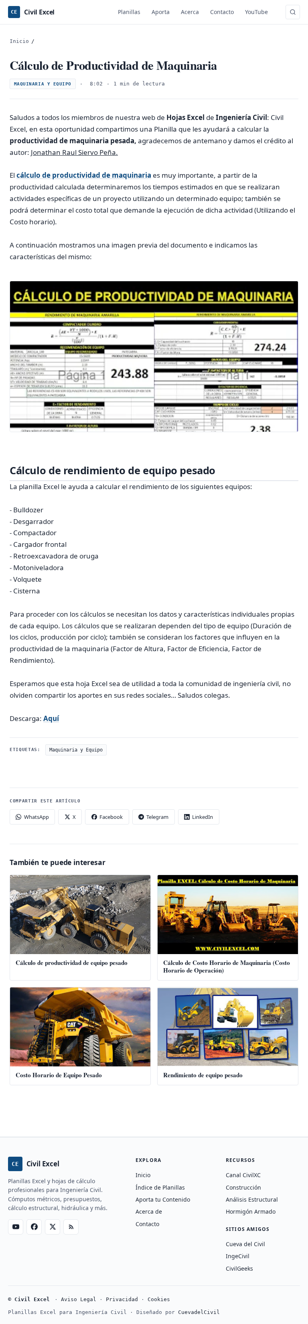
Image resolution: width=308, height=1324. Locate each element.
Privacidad (122, 1299)
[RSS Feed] (71, 1227)
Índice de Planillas (160, 1187)
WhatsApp (36, 816)
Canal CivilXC (243, 1175)
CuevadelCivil (199, 1312)
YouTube (256, 12)
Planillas (129, 12)
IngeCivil (237, 1256)
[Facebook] (34, 1227)
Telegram (157, 816)
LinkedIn (202, 816)
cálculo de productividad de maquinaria (83, 175)
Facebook (111, 816)
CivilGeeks (239, 1268)
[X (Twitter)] (52, 1227)
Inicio (19, 41)
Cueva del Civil (245, 1244)
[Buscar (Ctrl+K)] (293, 12)
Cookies (159, 1299)
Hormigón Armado (251, 1211)
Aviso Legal (78, 1299)
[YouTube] (15, 1227)
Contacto (222, 12)
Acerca (190, 12)
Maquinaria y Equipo (42, 84)
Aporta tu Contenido (163, 1199)
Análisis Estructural (252, 1199)
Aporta (161, 12)
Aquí (51, 718)
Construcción (243, 1187)
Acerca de (149, 1211)
